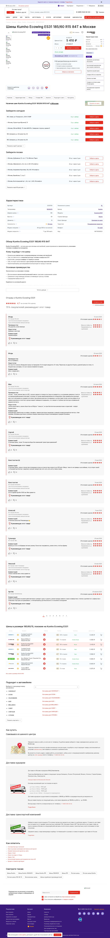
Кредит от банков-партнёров (16, 861)
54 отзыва (63, 659)
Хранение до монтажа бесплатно (93, 60)
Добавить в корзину (73, 48)
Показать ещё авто (13, 720)
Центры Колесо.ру (49, 916)
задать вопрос (99, 305)
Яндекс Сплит (12, 853)
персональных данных (68, 896)
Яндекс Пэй (11, 857)
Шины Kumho (11, 873)
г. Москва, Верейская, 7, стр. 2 (16, 175)
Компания (47, 909)
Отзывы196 (39, 97)
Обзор (30, 97)
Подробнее (68, 2)
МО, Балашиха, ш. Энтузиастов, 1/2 (17, 134)
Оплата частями (91, 78)
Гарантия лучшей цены (93, 71)
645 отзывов (63, 635)
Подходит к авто (59, 97)
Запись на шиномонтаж (95, 17)
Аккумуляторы (31, 916)
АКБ (21, 17)
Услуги (48, 17)
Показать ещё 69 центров (15, 187)
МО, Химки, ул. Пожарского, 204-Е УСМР (19, 116)
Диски (15, 17)
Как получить (9, 912)
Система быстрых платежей (16, 847)
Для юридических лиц (50, 928)
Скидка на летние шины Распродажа (93, 83)
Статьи (46, 914)
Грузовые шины (31, 921)
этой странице (38, 755)
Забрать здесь (94, 117)
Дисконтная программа (12, 919)
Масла (27, 17)
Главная (8, 22)
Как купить (71, 97)
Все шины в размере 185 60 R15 (15, 673)
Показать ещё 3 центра (14, 146)
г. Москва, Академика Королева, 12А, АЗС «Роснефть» (23, 169)
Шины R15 (65, 873)
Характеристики (20, 97)
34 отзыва (63, 649)
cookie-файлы (22, 935)
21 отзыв (62, 668)
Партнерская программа (51, 930)
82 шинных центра (24, 5)
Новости (46, 912)
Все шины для (50, 691)
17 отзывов (63, 663)
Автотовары (36, 17)
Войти (101, 5)
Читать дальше (41, 290)
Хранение (67, 17)
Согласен (57, 935)
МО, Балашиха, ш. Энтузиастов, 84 (17, 139)
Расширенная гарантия (95, 224)
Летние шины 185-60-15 (14, 877)
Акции (62, 6)
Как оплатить (9, 914)
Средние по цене (97, 220)
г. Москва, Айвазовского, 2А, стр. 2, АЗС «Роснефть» (22, 164)
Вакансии (46, 919)
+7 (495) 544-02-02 (58, 755)
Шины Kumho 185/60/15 (25, 873)
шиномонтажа (38, 749)
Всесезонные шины (31, 877)
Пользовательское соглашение (53, 926)
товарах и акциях (68, 899)
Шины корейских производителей (51, 877)
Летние (50, 224)
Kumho (24, 22)
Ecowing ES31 (31, 22)
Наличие (9, 97)
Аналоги (89, 53)
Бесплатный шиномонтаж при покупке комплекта (94, 66)
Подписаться (74, 892)
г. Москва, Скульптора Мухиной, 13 (17, 122)
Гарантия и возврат (11, 916)
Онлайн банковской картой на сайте (18, 851)
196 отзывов (75, 32)
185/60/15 (49, 209)
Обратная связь (10, 923)
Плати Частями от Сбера (15, 855)
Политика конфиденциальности (53, 921)
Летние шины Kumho (89, 873)
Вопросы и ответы (11, 921)
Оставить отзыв (98, 302)
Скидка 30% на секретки (94, 74)
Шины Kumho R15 (41, 873)
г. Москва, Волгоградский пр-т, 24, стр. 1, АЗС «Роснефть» (24, 181)
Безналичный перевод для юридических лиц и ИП (22, 859)
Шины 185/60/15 (54, 873)
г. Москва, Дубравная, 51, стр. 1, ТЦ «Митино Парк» (22, 158)
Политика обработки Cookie (52, 923)
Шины (8, 17)
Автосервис (57, 17)
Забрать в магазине (68, 72)
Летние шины (75, 873)
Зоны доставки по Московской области (39, 779)
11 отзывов (63, 639)
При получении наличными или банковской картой (22, 849)
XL (102, 205)
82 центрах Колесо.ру (63, 61)
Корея (101, 216)
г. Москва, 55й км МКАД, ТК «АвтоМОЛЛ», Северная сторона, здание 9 (28, 128)
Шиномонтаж (77, 17)
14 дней (100, 227)
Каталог (14, 22)
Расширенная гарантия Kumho (93, 88)
